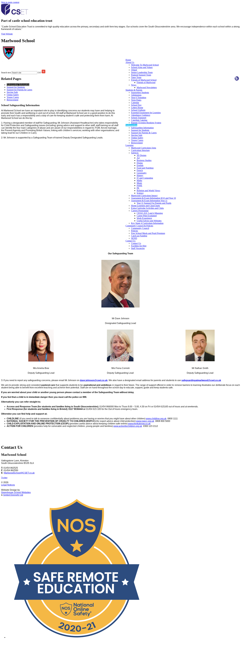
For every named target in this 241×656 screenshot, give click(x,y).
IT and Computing (145, 178)
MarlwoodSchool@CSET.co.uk (19, 473)
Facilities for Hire (138, 246)
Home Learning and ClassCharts (145, 205)
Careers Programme (140, 210)
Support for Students (140, 130)
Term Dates (136, 100)
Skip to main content (10, 2)
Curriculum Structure (140, 150)
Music (139, 183)
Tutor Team (136, 77)
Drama (140, 163)
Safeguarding (131, 125)
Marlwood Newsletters (147, 87)
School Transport (138, 117)
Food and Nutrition (145, 168)
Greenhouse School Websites (16, 492)
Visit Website (7, 34)
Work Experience (144, 218)
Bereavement (137, 143)
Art (138, 158)
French (140, 170)
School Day (136, 105)
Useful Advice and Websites (149, 221)
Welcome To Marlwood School (145, 65)
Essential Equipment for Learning (146, 112)
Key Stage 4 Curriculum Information (147, 223)
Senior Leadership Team (142, 72)
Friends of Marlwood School (143, 80)
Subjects (134, 153)
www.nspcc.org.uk (145, 421)
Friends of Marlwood (146, 82)
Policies (134, 231)
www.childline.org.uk (156, 418)
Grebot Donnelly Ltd (13, 495)
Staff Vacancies (138, 248)
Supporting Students (140, 92)
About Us (130, 62)
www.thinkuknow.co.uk (139, 423)
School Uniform (138, 110)
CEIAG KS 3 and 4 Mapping (150, 213)
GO (39, 72)
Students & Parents (134, 90)
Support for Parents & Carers (144, 133)
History (140, 175)
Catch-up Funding (139, 236)
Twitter (4, 477)
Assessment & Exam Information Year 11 (149, 200)
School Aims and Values (142, 67)
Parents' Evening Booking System (146, 122)
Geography (142, 173)
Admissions (136, 95)
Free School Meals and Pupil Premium (148, 233)
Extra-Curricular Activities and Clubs (147, 208)
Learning (129, 145)
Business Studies (144, 160)
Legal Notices (8, 485)
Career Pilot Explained (147, 215)
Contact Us (130, 241)
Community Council (140, 228)
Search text (6, 72)
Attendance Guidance (140, 115)
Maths (139, 180)
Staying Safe (136, 135)
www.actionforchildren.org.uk (127, 426)
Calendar (135, 102)
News (133, 85)
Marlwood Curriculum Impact (144, 195)
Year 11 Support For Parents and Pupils (154, 203)
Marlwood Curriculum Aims (143, 148)
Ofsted (134, 70)
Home (128, 60)
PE (138, 188)
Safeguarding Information (142, 128)
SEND (134, 238)
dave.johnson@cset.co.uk (94, 380)
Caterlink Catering (139, 120)
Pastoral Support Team (141, 75)
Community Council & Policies (139, 226)
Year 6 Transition (138, 97)
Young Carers (137, 140)
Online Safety (137, 138)
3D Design (141, 155)
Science (140, 193)
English (140, 165)
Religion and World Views (148, 190)
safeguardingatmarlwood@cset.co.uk (201, 380)
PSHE (139, 185)
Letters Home (137, 107)
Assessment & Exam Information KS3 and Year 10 (153, 198)
